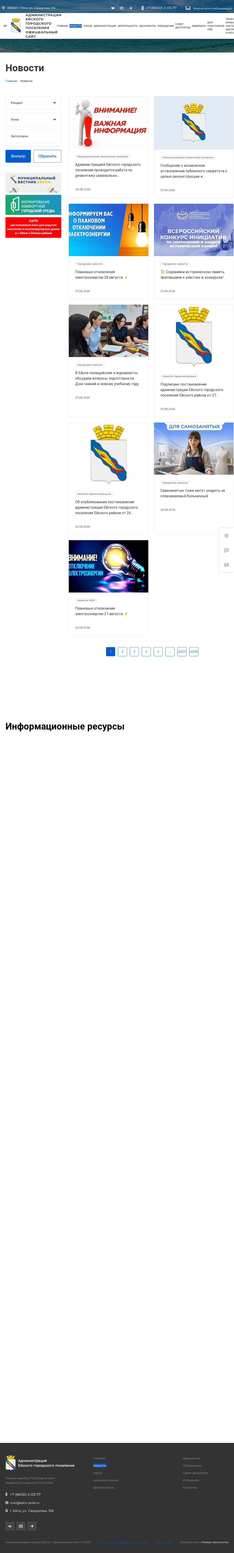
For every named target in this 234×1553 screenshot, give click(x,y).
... (170, 651)
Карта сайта (163, 1542)
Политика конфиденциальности (122, 1542)
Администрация (105, 25)
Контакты (190, 1487)
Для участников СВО (215, 26)
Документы (147, 25)
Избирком (199, 25)
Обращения (165, 25)
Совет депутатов (182, 26)
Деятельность (128, 25)
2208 (194, 651)
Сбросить (47, 156)
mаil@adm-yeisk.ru (25, 1503)
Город (87, 25)
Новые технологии (215, 1542)
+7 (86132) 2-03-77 (161, 8)
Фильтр (18, 156)
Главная (62, 25)
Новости (75, 25)
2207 (182, 651)
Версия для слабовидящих (212, 8)
